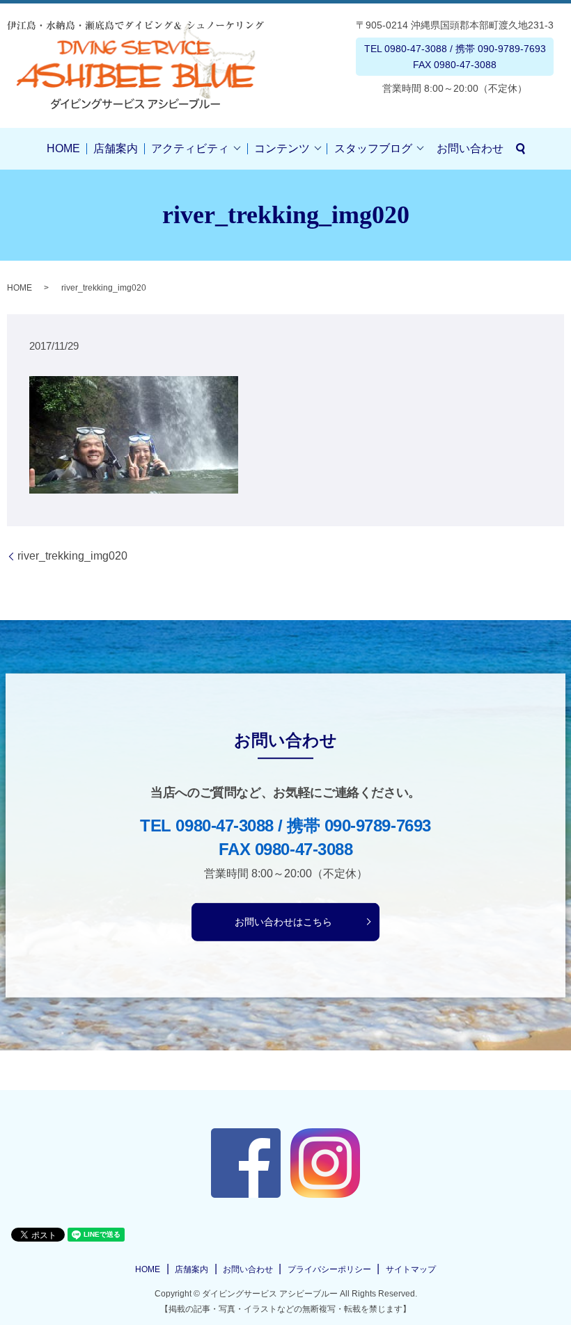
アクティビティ (190, 148)
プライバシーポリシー (329, 1269)
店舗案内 (115, 148)
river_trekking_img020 (72, 556)
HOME (63, 148)
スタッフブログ (373, 148)
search (520, 148)
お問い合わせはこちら (283, 921)
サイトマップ (411, 1269)
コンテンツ (282, 148)
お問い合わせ (470, 148)
